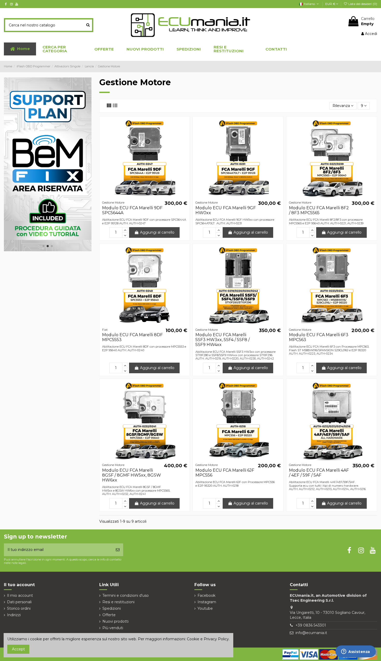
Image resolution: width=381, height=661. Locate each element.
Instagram (206, 602)
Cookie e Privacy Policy (208, 639)
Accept (18, 649)
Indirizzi (14, 615)
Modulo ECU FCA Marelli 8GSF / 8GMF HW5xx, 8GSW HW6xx (131, 475)
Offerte (109, 615)
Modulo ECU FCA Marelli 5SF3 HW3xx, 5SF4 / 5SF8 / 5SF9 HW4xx (222, 339)
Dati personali (19, 602)
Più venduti (112, 628)
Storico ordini (19, 608)
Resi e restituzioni (118, 602)
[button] (62, 48)
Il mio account (20, 595)
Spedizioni (111, 608)
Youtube (205, 608)
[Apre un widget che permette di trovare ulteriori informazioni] (355, 651)
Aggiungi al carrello (157, 232)
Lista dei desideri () (362, 4)
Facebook (206, 595)
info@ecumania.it (311, 632)
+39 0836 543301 (310, 625)
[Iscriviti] (117, 549)
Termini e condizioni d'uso (125, 595)
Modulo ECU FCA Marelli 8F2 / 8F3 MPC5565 (319, 210)
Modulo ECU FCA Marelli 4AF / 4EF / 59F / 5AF (319, 473)
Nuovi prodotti (115, 621)
